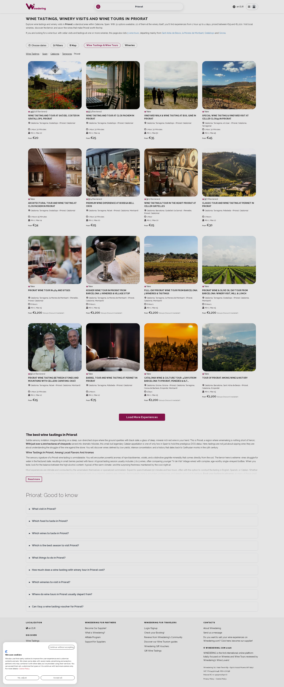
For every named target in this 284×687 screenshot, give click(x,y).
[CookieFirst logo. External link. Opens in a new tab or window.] (6, 651)
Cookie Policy (24, 669)
